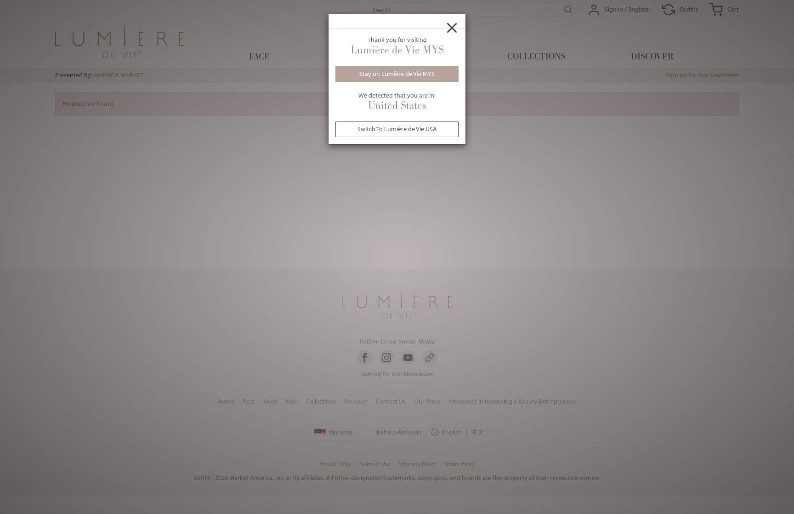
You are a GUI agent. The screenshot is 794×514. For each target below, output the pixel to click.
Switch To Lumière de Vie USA (397, 129)
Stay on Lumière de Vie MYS (397, 73)
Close (452, 27)
